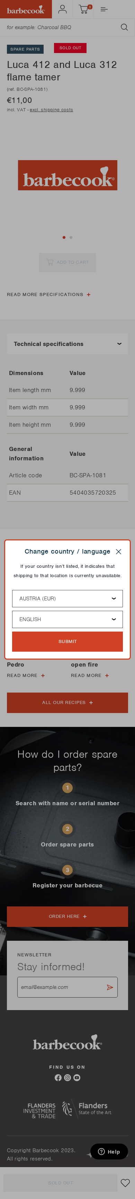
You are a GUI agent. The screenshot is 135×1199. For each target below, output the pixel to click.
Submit (67, 641)
